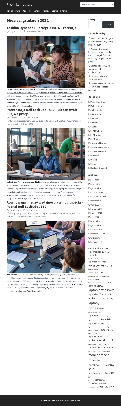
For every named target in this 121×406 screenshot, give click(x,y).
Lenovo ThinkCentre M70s (101, 347)
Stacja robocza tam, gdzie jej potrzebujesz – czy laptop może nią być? (101, 41)
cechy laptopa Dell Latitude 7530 (24, 213)
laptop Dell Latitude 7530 (60, 120)
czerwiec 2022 (97, 200)
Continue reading (25, 106)
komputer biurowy (104, 276)
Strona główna (13, 10)
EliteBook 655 (98, 259)
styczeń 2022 (97, 221)
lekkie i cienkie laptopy (94, 344)
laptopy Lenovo (96, 323)
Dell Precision (97, 110)
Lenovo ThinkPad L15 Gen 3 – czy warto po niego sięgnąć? (101, 86)
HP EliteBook (97, 130)
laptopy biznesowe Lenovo (95, 312)
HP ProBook (96, 135)
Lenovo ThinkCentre (100, 147)
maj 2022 (95, 204)
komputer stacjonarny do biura (96, 282)
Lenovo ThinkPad (98, 151)
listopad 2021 (97, 229)
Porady (46, 10)
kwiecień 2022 (97, 209)
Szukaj (91, 19)
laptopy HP (104, 319)
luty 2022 (95, 217)
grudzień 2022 (97, 188)
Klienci (55, 10)
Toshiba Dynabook (35, 31)
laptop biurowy (95, 285)
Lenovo (37, 10)
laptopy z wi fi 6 (92, 333)
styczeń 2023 (97, 184)
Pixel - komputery (19, 4)
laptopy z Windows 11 (98, 336)
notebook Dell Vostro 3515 (101, 367)
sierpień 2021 (97, 242)
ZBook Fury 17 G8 (105, 386)
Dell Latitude (32, 117)
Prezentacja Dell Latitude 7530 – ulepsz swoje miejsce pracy (42, 111)
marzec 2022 (96, 213)
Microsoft (95, 155)
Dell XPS (94, 118)
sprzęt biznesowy (96, 379)
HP (30, 10)
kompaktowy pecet (93, 276)
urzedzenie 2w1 (103, 383)
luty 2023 (95, 180)
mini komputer (106, 351)
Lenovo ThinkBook (99, 143)
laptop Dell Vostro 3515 (99, 294)
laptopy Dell (94, 315)
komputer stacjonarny (94, 279)
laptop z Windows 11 (100, 340)
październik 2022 (98, 196)
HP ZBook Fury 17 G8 (101, 265)
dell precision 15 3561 (98, 248)
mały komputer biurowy (94, 351)
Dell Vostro (96, 114)
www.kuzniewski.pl (30, 278)
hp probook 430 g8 (97, 261)
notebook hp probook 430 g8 (101, 375)
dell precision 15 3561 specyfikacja (98, 253)
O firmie (63, 10)
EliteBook (90, 259)
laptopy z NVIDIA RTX (93, 330)
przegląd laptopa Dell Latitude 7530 (55, 213)
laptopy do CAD (92, 320)
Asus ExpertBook (98, 102)
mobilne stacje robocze (98, 357)
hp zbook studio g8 (93, 269)
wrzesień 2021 (97, 237)
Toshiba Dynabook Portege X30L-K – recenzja (41, 27)
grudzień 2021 (97, 225)
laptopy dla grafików (106, 316)
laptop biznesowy (101, 290)
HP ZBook (95, 139)
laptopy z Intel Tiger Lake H (106, 327)
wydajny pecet (92, 387)
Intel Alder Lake (96, 272)
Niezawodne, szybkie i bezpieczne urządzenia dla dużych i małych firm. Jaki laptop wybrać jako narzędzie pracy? (101, 55)
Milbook (94, 159)
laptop (109, 282)
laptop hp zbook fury (101, 298)
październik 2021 (98, 233)
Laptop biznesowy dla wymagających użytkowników (99, 68)
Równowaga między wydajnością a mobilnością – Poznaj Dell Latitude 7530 (45, 204)
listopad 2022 (97, 192)
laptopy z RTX (107, 329)
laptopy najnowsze (93, 327)
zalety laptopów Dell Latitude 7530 (30, 216)
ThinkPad (92, 383)
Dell (24, 10)
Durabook (95, 122)
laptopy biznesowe (96, 305)
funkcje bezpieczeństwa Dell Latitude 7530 (29, 120)
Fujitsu (94, 126)
